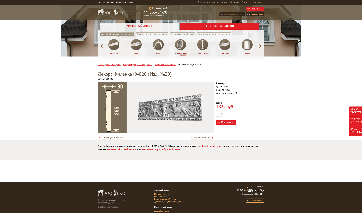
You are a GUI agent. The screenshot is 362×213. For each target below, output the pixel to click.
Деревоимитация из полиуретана (214, 34)
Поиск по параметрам (233, 14)
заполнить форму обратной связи (161, 149)
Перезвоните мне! (159, 8)
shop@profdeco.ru (211, 146)
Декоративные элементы (165, 65)
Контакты (257, 2)
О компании (203, 2)
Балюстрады (203, 53)
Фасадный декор (139, 26)
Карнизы (136, 53)
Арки (158, 53)
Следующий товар (200, 138)
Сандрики (225, 53)
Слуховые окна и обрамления (181, 54)
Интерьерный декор (219, 26)
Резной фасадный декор (183, 34)
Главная (101, 65)
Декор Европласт (162, 211)
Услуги (215, 2)
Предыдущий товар (112, 138)
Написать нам (257, 14)
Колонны (247, 53)
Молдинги (114, 53)
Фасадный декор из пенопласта (152, 34)
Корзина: (255, 9)
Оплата (224, 2)
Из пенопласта (160, 197)
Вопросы (246, 2)
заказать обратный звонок (122, 149)
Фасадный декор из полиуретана (117, 34)
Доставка (235, 2)
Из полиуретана (161, 194)
